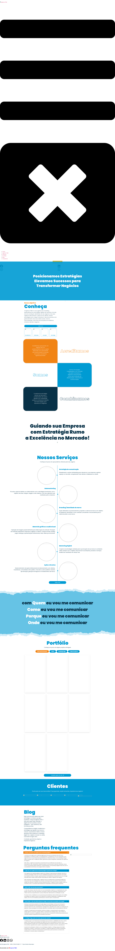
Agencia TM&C (13, 948)
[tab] (42, 651)
